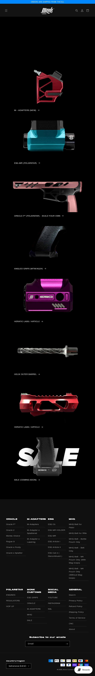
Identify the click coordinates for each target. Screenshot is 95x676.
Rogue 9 (10, 541)
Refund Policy (75, 606)
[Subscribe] (67, 644)
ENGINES (10, 595)
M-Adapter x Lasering (33, 540)
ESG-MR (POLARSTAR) (25, 163)
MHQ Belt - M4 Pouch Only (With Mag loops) (77, 560)
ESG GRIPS (32, 597)
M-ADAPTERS (34, 609)
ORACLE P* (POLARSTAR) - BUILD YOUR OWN (37, 216)
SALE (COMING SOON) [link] (25, 480)
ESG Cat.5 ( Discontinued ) (55, 554)
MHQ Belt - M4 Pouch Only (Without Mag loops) (76, 573)
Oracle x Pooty (13, 547)
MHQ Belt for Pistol (75, 525)
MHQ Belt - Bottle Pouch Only (77, 540)
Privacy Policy (75, 601)
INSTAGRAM (54, 603)
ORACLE (31, 603)
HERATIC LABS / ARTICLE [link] (27, 321)
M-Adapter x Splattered (33, 531)
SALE (29, 620)
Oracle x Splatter (14, 553)
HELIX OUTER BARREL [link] (25, 374)
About (72, 629)
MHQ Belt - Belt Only (76, 549)
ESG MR (52, 536)
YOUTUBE (53, 597)
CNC (71, 623)
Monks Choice (13, 536)
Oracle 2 (10, 530)
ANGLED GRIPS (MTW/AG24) (28, 269)
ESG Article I (54, 541)
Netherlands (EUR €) (17, 666)
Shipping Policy (76, 612)
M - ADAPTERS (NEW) (25, 110)
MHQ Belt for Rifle (78, 533)
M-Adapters (33, 524)
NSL (50, 609)
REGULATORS (13, 601)
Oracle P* (10, 524)
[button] (9, 10)
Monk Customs (68, 669)
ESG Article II (54, 547)
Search (72, 595)
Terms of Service (77, 618)
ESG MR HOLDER (56, 530)
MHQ (29, 615)
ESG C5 (51, 524)
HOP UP (10, 606)
